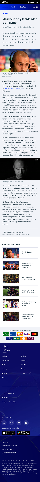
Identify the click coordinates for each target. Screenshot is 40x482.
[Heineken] (6, 334)
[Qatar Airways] (30, 338)
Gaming (4, 373)
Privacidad (5, 442)
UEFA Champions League (5, 7)
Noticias (23, 360)
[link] (13, 6)
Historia (23, 365)
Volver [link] (7, 13)
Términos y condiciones (9, 446)
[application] (20, 169)
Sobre (23, 369)
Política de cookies (8, 449)
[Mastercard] (34, 334)
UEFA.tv (4, 365)
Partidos (4, 356)
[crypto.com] (9, 338)
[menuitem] (13, 6)
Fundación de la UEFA (9, 402)
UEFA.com (5, 397)
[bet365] (16, 338)
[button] (34, 6)
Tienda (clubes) (26, 373)
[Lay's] (20, 334)
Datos (4, 377)
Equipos (23, 356)
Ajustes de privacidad (9, 453)
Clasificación (6, 360)
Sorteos (4, 369)
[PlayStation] (13, 334)
